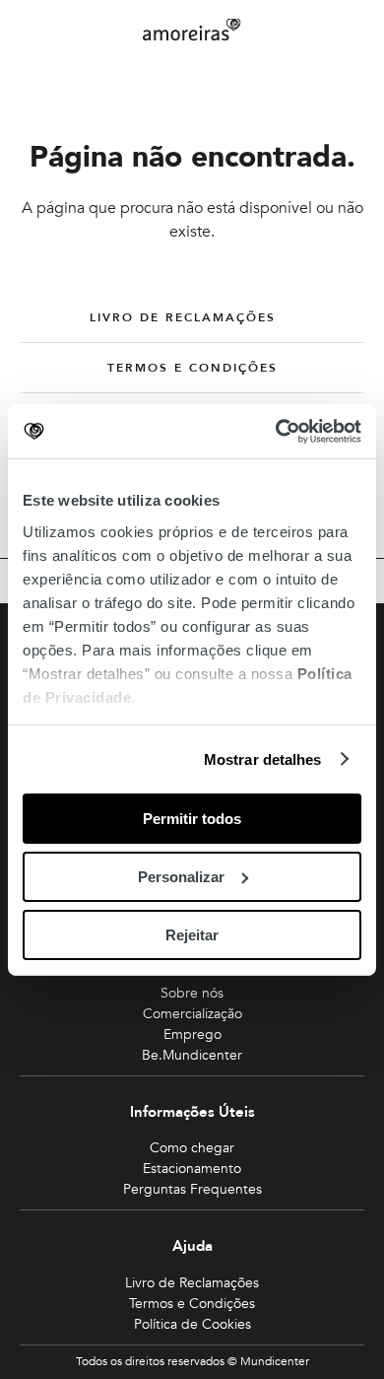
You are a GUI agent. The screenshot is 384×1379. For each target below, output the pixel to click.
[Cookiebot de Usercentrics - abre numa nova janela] (276, 431)
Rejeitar (192, 934)
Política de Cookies (192, 1324)
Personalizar (181, 876)
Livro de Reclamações (183, 317)
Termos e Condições (192, 368)
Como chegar (192, 1147)
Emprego (192, 1034)
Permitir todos (192, 818)
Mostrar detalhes (263, 758)
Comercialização (192, 1013)
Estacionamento (192, 1168)
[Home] (192, 30)
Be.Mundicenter (192, 1055)
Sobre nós (192, 993)
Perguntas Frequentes (192, 1189)
